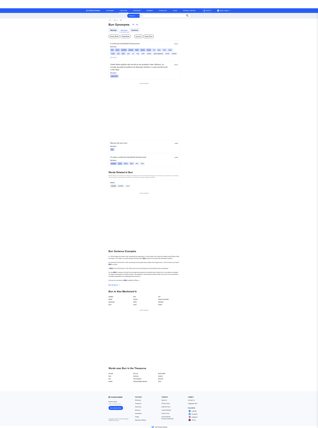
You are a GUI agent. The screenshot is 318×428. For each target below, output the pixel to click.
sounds (113, 186)
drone (142, 50)
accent (131, 50)
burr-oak (160, 379)
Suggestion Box (192, 403)
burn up (135, 373)
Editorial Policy (165, 407)
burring (135, 299)
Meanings (113, 30)
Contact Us (191, 400)
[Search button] (188, 16)
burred (160, 304)
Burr (134, 296)
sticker (149, 54)
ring (138, 54)
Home (109, 20)
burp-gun (136, 376)
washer (174, 54)
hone (135, 304)
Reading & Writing (140, 420)
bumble (124, 50)
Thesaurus (132, 16)
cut (154, 50)
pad (128, 54)
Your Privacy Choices (161, 427)
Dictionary (138, 400)
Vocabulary (138, 413)
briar (137, 50)
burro (159, 381)
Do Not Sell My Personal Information (167, 418)
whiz (143, 54)
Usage (137, 417)
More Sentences (113, 285)
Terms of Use (165, 413)
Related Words (148, 36)
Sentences (134, 30)
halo (159, 50)
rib (133, 54)
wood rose (111, 302)
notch (113, 54)
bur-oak (110, 373)
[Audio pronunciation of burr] (133, 24)
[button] (207, 10)
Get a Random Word (115, 408)
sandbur (110, 296)
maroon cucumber (163, 299)
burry (109, 304)
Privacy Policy (165, 403)
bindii (135, 302)
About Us (164, 400)
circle (148, 50)
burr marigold (137, 379)
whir (123, 54)
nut (118, 54)
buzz (117, 50)
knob (170, 50)
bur (112, 50)
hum (164, 50)
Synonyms (124, 30)
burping (160, 376)
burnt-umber (161, 373)
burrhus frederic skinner (140, 381)
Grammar (137, 410)
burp (109, 376)
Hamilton (160, 302)
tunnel (167, 54)
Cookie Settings (166, 410)
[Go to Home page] (93, 10)
